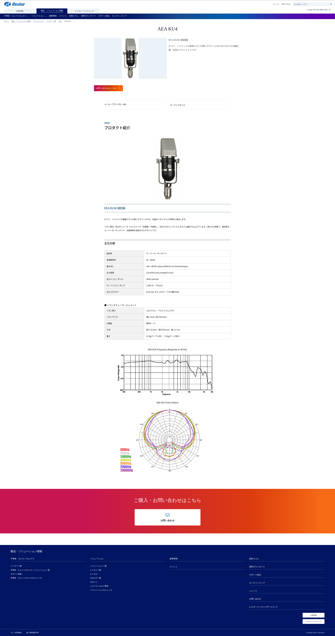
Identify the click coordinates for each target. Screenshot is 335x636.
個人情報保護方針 (32, 632)
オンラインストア (257, 583)
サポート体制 (16, 574)
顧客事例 (174, 559)
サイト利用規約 (16, 632)
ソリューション (38, 21)
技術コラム (254, 559)
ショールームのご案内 (99, 586)
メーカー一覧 (51, 21)
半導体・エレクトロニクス (22, 559)
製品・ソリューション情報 (20, 21)
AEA (60, 21)
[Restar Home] (14, 4)
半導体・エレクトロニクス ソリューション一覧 (30, 570)
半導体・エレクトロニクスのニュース (26, 578)
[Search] (331, 4)
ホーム (6, 21)
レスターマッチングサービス (317, 10)
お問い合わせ (286, 4)
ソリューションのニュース (101, 590)
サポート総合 (255, 575)
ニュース (276, 4)
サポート (93, 582)
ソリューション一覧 (98, 566)
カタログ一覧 (95, 578)
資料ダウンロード (257, 567)
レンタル (93, 574)
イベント (174, 567)
